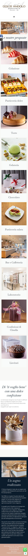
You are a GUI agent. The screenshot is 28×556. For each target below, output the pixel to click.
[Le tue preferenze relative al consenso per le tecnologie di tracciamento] (25, 553)
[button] (14, 16)
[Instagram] (1, 39)
